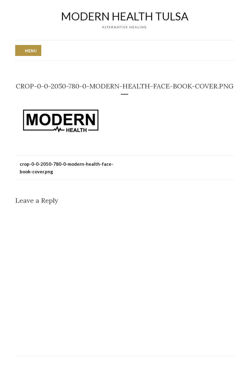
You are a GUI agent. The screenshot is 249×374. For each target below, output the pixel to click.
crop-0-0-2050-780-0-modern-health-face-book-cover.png (66, 167)
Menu (31, 50)
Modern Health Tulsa (124, 16)
